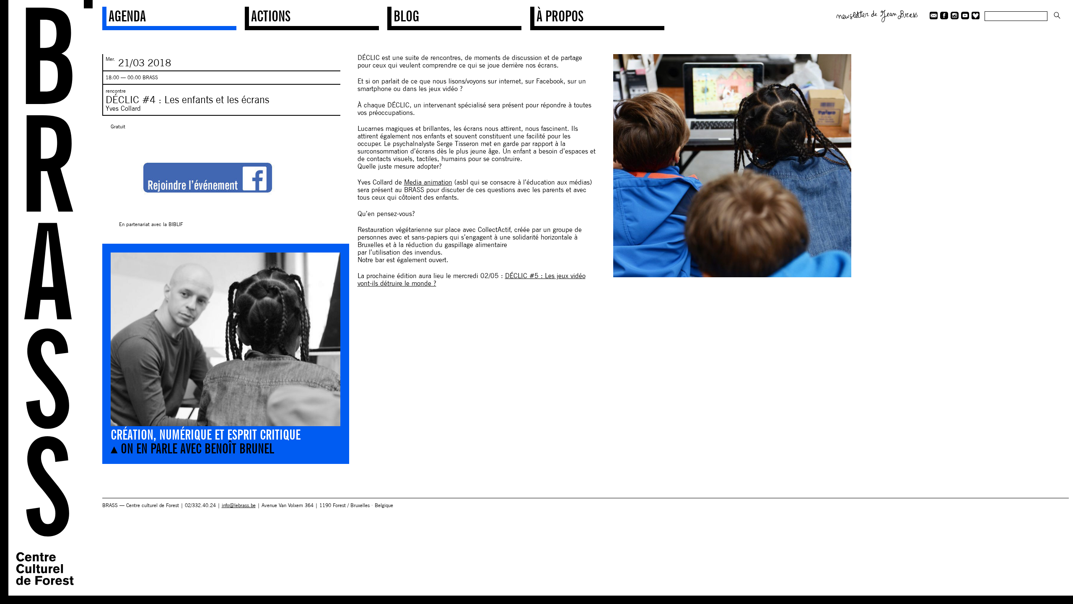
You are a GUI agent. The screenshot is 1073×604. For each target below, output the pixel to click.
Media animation (428, 182)
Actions (270, 16)
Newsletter (877, 15)
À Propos (559, 16)
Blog (406, 16)
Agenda (127, 16)
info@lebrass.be (239, 505)
